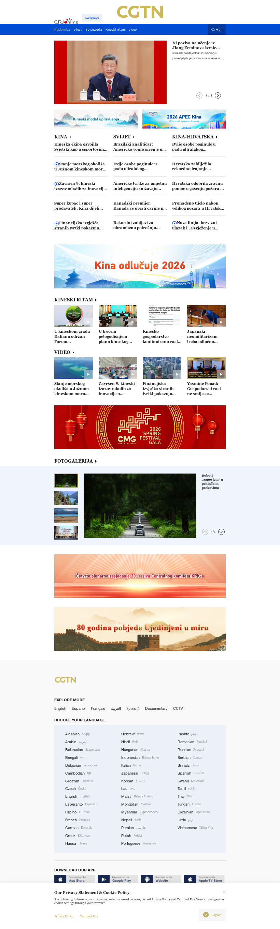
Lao (128, 788)
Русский (133, 708)
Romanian (192, 741)
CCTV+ (179, 708)
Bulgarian (81, 765)
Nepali (131, 820)
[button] (199, 95)
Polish (131, 835)
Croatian (79, 781)
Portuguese (138, 843)
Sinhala (188, 765)
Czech (75, 788)
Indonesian (140, 757)
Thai (185, 796)
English (60, 708)
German (78, 827)
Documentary (156, 708)
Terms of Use (89, 916)
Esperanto (81, 804)
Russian (191, 749)
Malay (137, 796)
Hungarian (136, 749)
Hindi (129, 741)
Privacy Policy (63, 916)
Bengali (75, 757)
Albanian (77, 734)
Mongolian (136, 804)
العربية (116, 708)
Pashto (188, 734)
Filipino (77, 812)
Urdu (186, 820)
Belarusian (82, 749)
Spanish (191, 773)
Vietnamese (195, 827)
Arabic (76, 741)
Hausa (76, 843)
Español (78, 708)
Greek (77, 835)
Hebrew (132, 734)
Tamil (186, 788)
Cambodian (78, 773)
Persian (133, 827)
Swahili (191, 781)
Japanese (135, 773)
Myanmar (139, 812)
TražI (219, 30)
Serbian (190, 757)
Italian (132, 765)
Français (98, 708)
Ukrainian (194, 812)
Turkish (189, 804)
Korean (133, 781)
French (77, 820)
